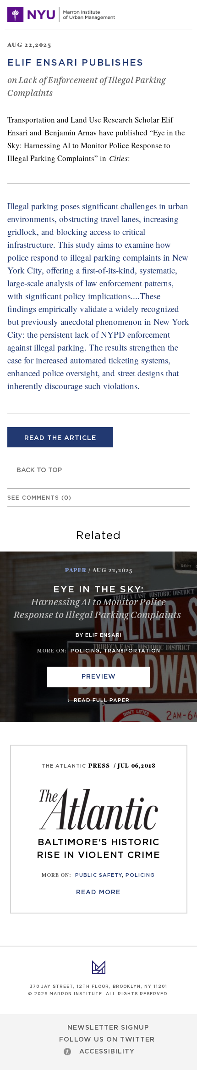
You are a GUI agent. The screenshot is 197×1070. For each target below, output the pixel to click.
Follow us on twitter (107, 1040)
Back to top (39, 470)
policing (85, 650)
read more (98, 892)
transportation (132, 650)
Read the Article (60, 438)
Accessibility (107, 1051)
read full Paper (101, 700)
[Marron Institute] (61, 14)
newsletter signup (108, 1028)
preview (99, 677)
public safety (98, 875)
